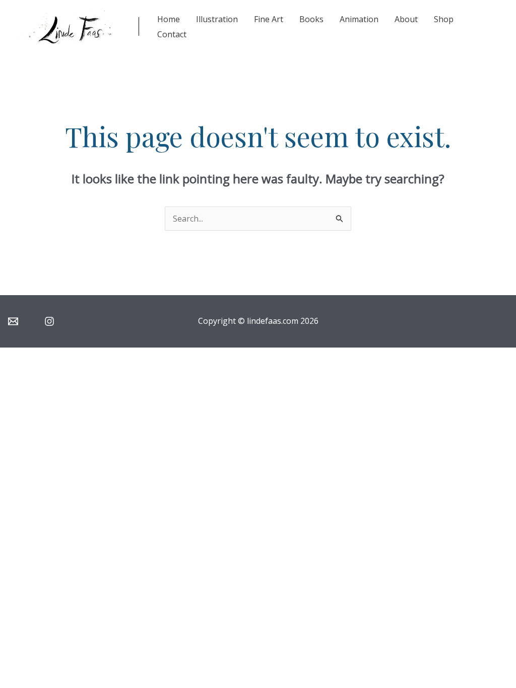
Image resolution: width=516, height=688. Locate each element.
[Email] (13, 321)
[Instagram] (49, 321)
